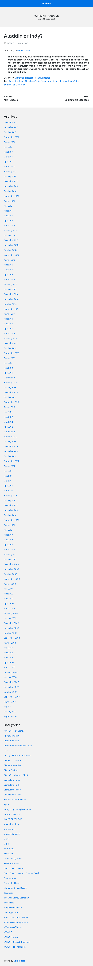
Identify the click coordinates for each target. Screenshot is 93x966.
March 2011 (9, 490)
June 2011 (8, 476)
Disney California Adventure (17, 755)
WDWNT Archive (46, 16)
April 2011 (8, 486)
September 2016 (11, 196)
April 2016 (8, 220)
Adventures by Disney (14, 731)
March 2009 (9, 608)
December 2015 (11, 240)
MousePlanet (24, 50)
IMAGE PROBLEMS (13, 819)
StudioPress (19, 961)
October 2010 (10, 515)
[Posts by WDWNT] (5, 43)
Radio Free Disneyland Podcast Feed (21, 873)
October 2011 (10, 456)
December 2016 (11, 181)
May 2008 (8, 657)
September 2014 (11, 309)
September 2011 (11, 461)
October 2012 (10, 397)
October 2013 (10, 348)
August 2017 (9, 142)
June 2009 (8, 594)
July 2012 (8, 412)
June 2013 (8, 368)
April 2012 (8, 427)
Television (8, 893)
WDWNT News (11, 937)
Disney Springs (11, 770)
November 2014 (11, 299)
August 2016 (9, 201)
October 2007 (10, 692)
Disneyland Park (11, 785)
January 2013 (10, 387)
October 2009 (10, 574)
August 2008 (10, 643)
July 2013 (8, 363)
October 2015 (10, 250)
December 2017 (11, 122)
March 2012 (9, 431)
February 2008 (11, 672)
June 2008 (8, 652)
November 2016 (11, 186)
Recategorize (10, 878)
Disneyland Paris (12, 780)
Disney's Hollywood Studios (17, 775)
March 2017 (9, 166)
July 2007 (8, 706)
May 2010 (8, 539)
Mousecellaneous (12, 834)
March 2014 (9, 333)
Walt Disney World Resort (16, 917)
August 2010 (9, 525)
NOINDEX (8, 853)
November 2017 (11, 127)
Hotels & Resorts (12, 814)
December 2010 (11, 505)
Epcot (7, 804)
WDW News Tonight (13, 927)
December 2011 (11, 446)
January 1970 (10, 711)
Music (6, 844)
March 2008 (9, 667)
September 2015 (11, 255)
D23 (6, 750)
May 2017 (8, 157)
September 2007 (12, 697)
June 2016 (8, 211)
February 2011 (10, 495)
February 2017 (10, 171)
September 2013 (11, 353)
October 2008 (10, 633)
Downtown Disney (12, 795)
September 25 (10, 716)
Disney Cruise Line (12, 760)
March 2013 (9, 378)
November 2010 (11, 510)
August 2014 (9, 314)
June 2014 (8, 319)
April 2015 (9, 274)
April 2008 (9, 662)
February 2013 (10, 382)
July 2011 (8, 471)
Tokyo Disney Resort (13, 907)
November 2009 (11, 569)
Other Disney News (13, 858)
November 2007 (11, 687)
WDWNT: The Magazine (15, 947)
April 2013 (8, 373)
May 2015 (8, 270)
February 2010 (10, 554)
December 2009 (11, 564)
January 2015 (10, 289)
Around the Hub (11, 740)
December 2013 (11, 343)
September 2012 (11, 402)
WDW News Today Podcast (17, 922)
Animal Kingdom (11, 736)
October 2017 (10, 132)
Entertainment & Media (15, 799)
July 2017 (8, 147)
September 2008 (12, 638)
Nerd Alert (9, 848)
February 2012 (10, 436)
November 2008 (11, 628)
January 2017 (10, 176)
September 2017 (11, 137)
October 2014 (10, 304)
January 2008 (10, 677)
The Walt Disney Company (16, 898)
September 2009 (12, 579)
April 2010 (8, 544)
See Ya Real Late (11, 883)
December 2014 (11, 294)
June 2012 (8, 417)
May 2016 (8, 215)
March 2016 (9, 225)
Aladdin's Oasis (32, 81)
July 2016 (8, 206)
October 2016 (10, 191)
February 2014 (10, 338)
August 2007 (10, 702)
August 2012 (9, 407)
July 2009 (8, 589)
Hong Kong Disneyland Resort (18, 809)
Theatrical (9, 903)
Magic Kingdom (11, 824)
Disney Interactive (12, 765)
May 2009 (8, 598)
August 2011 (9, 466)
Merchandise (10, 829)
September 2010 (11, 520)
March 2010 (9, 549)
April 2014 (9, 328)
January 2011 (10, 500)
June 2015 (8, 265)
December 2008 (11, 623)
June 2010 (8, 535)
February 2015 (10, 284)
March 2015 (9, 279)
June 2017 (8, 152)
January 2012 (10, 441)
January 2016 (10, 235)
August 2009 (10, 584)
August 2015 (9, 260)
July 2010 (8, 530)
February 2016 (10, 230)
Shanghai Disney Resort (15, 888)
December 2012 (11, 392)
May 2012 (8, 422)
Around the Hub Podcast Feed (18, 745)
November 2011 (11, 451)
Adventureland (16, 81)
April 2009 (9, 603)
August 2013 (9, 358)
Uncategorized (11, 912)
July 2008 (8, 647)
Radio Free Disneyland (14, 868)
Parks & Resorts (42, 77)
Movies (7, 839)
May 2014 (8, 323)
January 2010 (10, 559)
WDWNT (11, 43)
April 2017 (8, 161)
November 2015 (11, 245)
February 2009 (11, 613)
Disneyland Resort (24, 77)
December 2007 (11, 682)
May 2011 (8, 481)
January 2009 (10, 618)
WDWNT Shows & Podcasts (17, 942)
